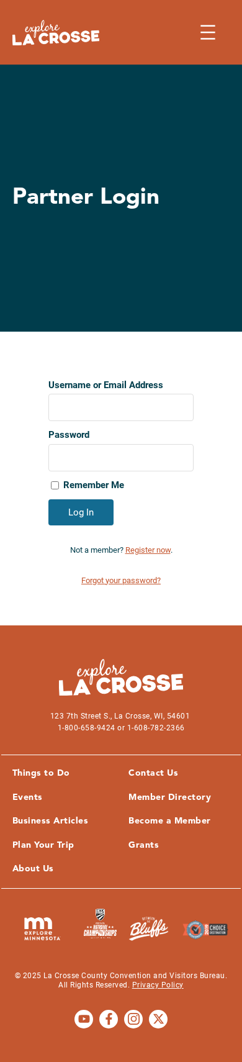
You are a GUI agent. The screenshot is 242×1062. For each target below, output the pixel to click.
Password (68, 434)
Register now (148, 550)
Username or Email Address (105, 385)
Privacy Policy (158, 985)
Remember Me (93, 485)
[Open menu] (208, 32)
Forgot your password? (121, 580)
